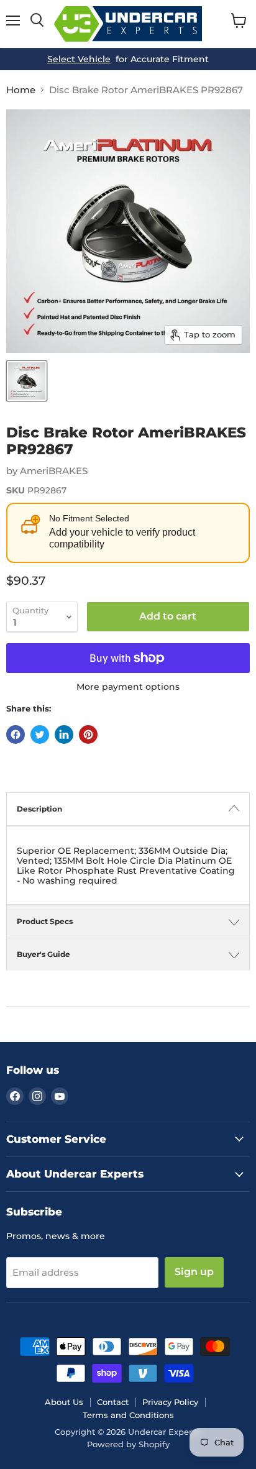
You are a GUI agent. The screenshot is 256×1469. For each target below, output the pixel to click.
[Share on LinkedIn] (64, 734)
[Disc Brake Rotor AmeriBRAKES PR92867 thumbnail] (27, 381)
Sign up (194, 1272)
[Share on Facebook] (15, 734)
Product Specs (45, 921)
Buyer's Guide (43, 954)
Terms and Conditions (128, 1415)
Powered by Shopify (128, 1444)
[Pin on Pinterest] (88, 734)
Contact (113, 1402)
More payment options (128, 687)
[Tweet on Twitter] (39, 734)
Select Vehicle (79, 59)
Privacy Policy (170, 1402)
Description (39, 808)
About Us (64, 1402)
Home (20, 90)
